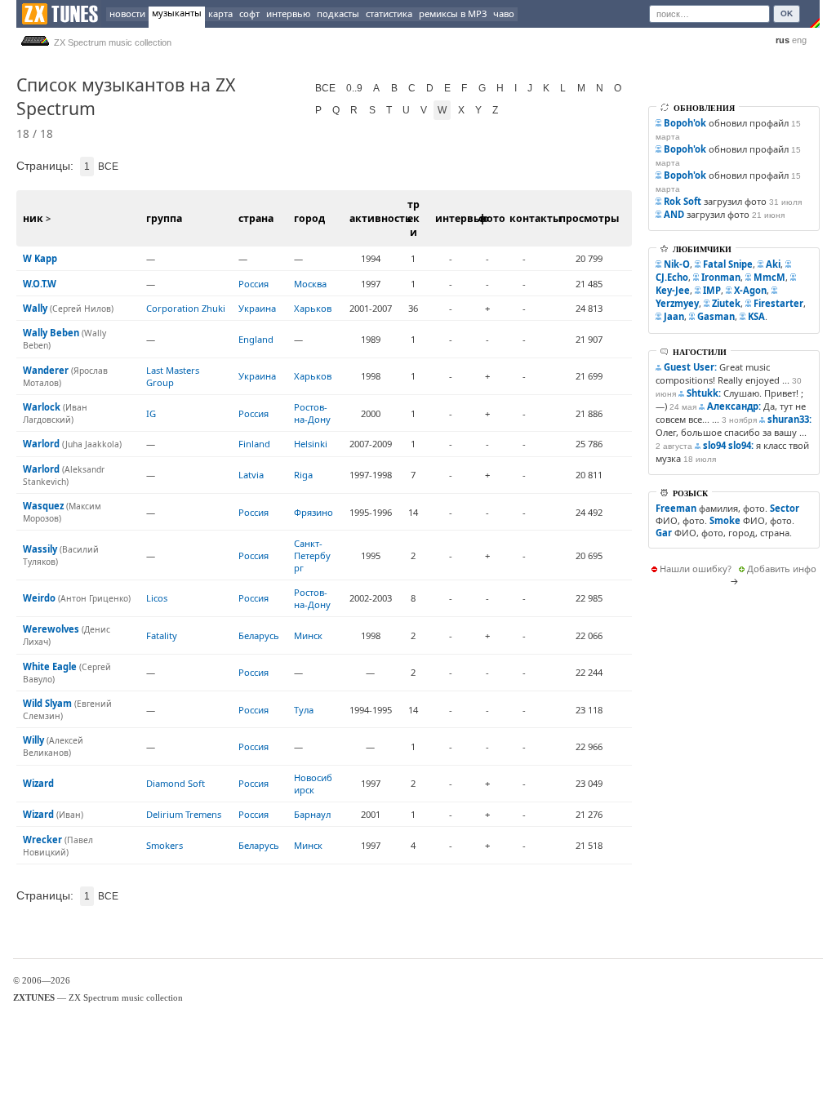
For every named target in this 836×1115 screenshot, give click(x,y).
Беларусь (258, 635)
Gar (664, 532)
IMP (712, 290)
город (309, 218)
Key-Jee (673, 290)
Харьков (312, 308)
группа (164, 218)
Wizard (38, 783)
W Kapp (40, 258)
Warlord (41, 444)
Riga (303, 475)
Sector (784, 508)
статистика (389, 13)
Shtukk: (704, 393)
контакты (535, 218)
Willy (33, 740)
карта (220, 13)
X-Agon (750, 290)
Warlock (41, 407)
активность (380, 218)
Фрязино (313, 512)
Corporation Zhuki (185, 308)
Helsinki (310, 444)
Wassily (40, 549)
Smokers (164, 845)
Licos (156, 598)
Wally (35, 308)
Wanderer (46, 370)
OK (786, 13)
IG (151, 413)
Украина (257, 308)
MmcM (769, 277)
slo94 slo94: (728, 445)
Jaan (674, 316)
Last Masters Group (172, 376)
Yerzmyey (677, 303)
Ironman (720, 277)
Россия (253, 284)
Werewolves (51, 629)
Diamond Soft (175, 783)
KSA (756, 316)
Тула (304, 710)
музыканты (177, 13)
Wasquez (43, 506)
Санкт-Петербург (312, 555)
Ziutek (726, 303)
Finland (254, 444)
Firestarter (778, 303)
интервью (288, 13)
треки (413, 218)
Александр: (734, 406)
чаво (503, 13)
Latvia (251, 475)
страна (255, 218)
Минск (308, 635)
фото (491, 218)
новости (127, 13)
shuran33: (789, 419)
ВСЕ (325, 88)
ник (33, 218)
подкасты (338, 13)
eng (799, 40)
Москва (310, 284)
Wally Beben (51, 333)
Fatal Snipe (728, 264)
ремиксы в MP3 (453, 13)
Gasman (716, 316)
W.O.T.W (39, 284)
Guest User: (690, 367)
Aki (773, 264)
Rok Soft (682, 201)
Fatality (161, 635)
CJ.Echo (672, 277)
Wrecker (42, 839)
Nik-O (677, 264)
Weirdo (39, 598)
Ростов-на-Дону (312, 413)
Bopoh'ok (685, 123)
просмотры (589, 218)
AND (674, 214)
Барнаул (312, 814)
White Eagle (50, 666)
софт (249, 13)
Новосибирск (313, 783)
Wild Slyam (47, 703)
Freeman (676, 508)
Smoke (724, 520)
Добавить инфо (781, 568)
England (255, 339)
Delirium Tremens (183, 814)
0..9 (354, 88)
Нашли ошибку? (696, 568)
